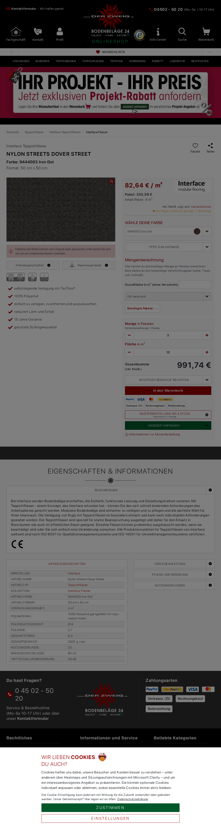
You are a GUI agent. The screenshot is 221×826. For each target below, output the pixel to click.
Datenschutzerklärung (132, 799)
